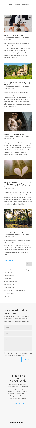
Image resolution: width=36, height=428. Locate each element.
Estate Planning (9, 276)
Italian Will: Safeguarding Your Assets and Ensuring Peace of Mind (17, 183)
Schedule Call (18, 403)
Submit (26, 359)
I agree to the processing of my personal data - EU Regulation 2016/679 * (18, 354)
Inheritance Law (9, 88)
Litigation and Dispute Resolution (14, 290)
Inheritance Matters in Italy (14, 232)
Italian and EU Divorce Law (13, 35)
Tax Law (6, 296)
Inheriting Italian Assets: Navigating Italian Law (17, 83)
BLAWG (17, 5)
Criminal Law (8, 273)
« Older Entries (8, 261)
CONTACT (25, 5)
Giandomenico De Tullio (12, 37)
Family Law (7, 39)
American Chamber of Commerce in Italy (16, 270)
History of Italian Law (10, 282)
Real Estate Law (9, 293)
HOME (11, 5)
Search (29, 264)
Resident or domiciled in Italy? (15, 134)
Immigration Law (9, 138)
